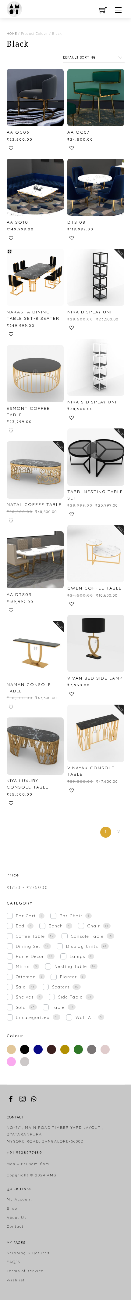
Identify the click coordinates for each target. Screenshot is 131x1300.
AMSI (52, 1175)
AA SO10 (17, 222)
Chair (93, 925)
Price (13, 874)
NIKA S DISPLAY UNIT (93, 402)
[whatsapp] (34, 1098)
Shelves (25, 997)
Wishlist (16, 1280)
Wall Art (85, 1017)
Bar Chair (71, 915)
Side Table (70, 997)
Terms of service (25, 1271)
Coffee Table (30, 936)
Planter (68, 976)
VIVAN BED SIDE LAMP (95, 678)
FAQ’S (13, 1261)
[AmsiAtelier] (14, 8)
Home (12, 33)
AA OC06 (18, 132)
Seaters (61, 986)
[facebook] (11, 1098)
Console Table (87, 936)
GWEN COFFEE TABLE (94, 588)
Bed (20, 925)
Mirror (23, 966)
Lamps (77, 956)
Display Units (82, 946)
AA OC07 (78, 132)
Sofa (21, 1007)
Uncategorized (33, 1017)
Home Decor (30, 956)
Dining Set (28, 946)
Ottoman (26, 976)
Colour (15, 1035)
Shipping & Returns (28, 1253)
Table (58, 1007)
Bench (56, 925)
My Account (19, 1199)
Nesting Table (71, 966)
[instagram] (22, 1098)
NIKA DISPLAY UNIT (91, 312)
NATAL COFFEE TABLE (34, 504)
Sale (21, 986)
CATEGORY (20, 903)
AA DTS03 (19, 594)
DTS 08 (76, 222)
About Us (17, 1217)
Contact (15, 1226)
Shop (12, 1208)
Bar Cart (26, 915)
